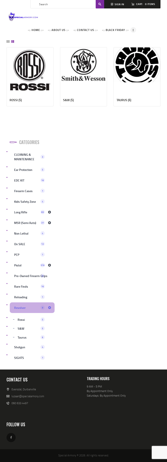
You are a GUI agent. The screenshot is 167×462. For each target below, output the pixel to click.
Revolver (28, 308)
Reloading (28, 297)
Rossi (30, 320)
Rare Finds (29, 286)
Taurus (30, 337)
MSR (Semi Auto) (29, 223)
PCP (28, 255)
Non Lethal (28, 233)
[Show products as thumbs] (8, 41)
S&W (30, 328)
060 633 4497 (20, 403)
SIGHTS (28, 358)
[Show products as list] (12, 41)
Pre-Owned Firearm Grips (30, 276)
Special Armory (67, 455)
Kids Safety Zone (28, 201)
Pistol (29, 265)
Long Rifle (29, 212)
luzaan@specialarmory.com (28, 396)
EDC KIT (29, 180)
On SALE (29, 244)
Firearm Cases (28, 191)
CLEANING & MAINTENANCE (28, 156)
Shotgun (28, 347)
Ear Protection (28, 170)
